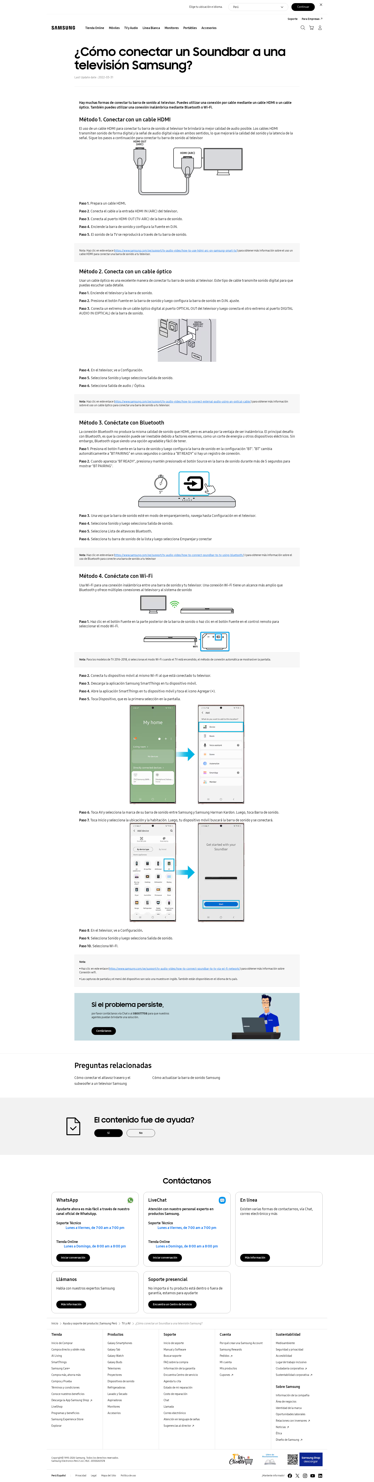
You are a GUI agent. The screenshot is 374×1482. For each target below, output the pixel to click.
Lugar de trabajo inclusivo (291, 1362)
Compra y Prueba (61, 1381)
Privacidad (80, 1475)
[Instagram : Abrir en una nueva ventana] (305, 1475)
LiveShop (57, 1406)
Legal (94, 1475)
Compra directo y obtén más (68, 1349)
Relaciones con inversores (291, 1420)
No (141, 1133)
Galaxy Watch (116, 1356)
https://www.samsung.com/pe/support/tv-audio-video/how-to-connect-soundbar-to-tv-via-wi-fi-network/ (174, 968)
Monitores (114, 1406)
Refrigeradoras (116, 1387)
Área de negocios (286, 1401)
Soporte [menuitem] (292, 19)
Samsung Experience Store (67, 1419)
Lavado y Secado (117, 1394)
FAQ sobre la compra (176, 1362)
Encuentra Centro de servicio (181, 1375)
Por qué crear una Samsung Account (241, 1343)
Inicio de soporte (174, 1343)
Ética (279, 1433)
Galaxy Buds (115, 1362)
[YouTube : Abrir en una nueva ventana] (312, 1475)
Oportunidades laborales (290, 1414)
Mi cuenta (226, 1362)
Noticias (281, 1427)
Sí (108, 1133)
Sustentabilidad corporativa (293, 1375)
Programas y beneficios (65, 1413)
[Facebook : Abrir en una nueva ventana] (290, 1475)
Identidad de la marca (289, 1408)
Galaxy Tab (114, 1349)
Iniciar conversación (73, 1257)
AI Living (56, 1356)
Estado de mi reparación (178, 1387)
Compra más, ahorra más (66, 1375)
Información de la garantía (179, 1368)
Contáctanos (103, 1031)
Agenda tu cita (172, 1381)
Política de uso (128, 1475)
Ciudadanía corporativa (290, 1368)
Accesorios (114, 1413)
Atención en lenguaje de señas (182, 1419)
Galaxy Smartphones (120, 1343)
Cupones (225, 1375)
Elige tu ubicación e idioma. (205, 7)
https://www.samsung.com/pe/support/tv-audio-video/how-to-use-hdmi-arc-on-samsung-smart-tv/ (176, 250)
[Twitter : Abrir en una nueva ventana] (297, 1475)
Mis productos (228, 1368)
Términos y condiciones (65, 1387)
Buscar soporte (172, 1356)
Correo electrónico (175, 1413)
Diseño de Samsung (288, 1439)
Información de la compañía (292, 1395)
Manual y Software (175, 1349)
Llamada (169, 1406)
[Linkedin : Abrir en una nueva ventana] (320, 1475)
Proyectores (115, 1375)
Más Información (255, 1257)
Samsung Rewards (231, 1349)
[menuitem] (95, 28)
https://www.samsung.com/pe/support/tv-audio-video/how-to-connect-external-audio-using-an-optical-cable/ (183, 401)
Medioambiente (285, 1343)
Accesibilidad (284, 1356)
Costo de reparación (175, 1394)
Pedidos (225, 1356)
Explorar (56, 1425)
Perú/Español (58, 1475)
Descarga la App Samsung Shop (70, 1400)
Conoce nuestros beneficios (67, 1394)
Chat (166, 1400)
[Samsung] (63, 28)
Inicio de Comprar (62, 1343)
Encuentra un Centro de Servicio (172, 1304)
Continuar (303, 7)
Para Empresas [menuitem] (310, 19)
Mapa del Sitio (108, 1475)
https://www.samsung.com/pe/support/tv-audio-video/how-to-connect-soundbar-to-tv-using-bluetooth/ (179, 555)
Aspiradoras (115, 1400)
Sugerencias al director (177, 1425)
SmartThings (59, 1362)
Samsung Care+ (60, 1368)
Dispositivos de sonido (121, 1381)
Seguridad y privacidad (289, 1349)
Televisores (114, 1368)
